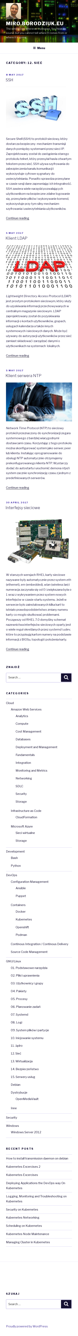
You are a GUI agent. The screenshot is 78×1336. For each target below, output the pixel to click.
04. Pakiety (19, 991)
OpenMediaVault (27, 1099)
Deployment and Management (36, 747)
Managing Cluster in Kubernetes (28, 1242)
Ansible (21, 888)
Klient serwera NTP (23, 375)
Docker (21, 911)
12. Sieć (16, 1053)
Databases (23, 739)
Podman (21, 935)
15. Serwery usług (23, 1077)
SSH (9, 80)
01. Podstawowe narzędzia (29, 968)
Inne (14, 1108)
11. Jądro (17, 1045)
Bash (14, 858)
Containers (18, 905)
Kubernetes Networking (22, 1217)
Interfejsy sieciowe (23, 507)
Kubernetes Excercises (22, 1175)
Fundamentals (25, 755)
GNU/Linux (13, 961)
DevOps (11, 875)
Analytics (22, 716)
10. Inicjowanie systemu (27, 1038)
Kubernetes (24, 919)
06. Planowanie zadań (26, 1007)
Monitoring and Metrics (31, 770)
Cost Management (28, 731)
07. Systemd (19, 1014)
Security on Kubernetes (22, 1209)
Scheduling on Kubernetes (24, 1226)
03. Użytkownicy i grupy (27, 983)
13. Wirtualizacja (22, 1061)
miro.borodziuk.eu (35, 23)
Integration (23, 763)
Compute (22, 724)
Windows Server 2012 (26, 1132)
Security (21, 794)
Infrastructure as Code (26, 811)
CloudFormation (26, 817)
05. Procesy (19, 999)
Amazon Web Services (26, 709)
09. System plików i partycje (30, 1030)
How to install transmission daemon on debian (37, 1158)
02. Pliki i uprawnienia (25, 975)
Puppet (21, 896)
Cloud (10, 703)
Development (15, 851)
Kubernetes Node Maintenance (27, 1234)
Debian (15, 1085)
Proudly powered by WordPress (27, 1326)
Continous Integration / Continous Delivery (39, 944)
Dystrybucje (19, 1092)
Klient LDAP (16, 238)
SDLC (19, 786)
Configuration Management (30, 882)
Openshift (22, 927)
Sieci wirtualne (25, 833)
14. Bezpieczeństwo (25, 1069)
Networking (24, 778)
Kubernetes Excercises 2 (23, 1166)
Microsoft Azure (22, 826)
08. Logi (16, 1022)
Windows (12, 1126)
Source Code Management (29, 952)
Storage (21, 801)
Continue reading (17, 218)
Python (16, 866)
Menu (41, 48)
